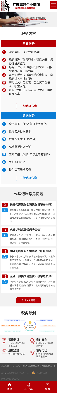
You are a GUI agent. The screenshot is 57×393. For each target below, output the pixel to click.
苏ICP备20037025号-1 (18, 373)
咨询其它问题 (28, 300)
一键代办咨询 (28, 106)
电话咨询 (28, 389)
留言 (47, 389)
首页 (9, 389)
